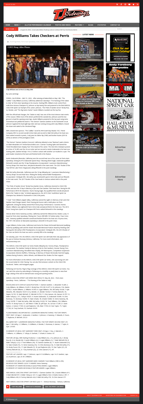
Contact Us (115, 25)
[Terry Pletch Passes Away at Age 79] (88, 119)
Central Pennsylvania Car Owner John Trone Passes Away (86, 78)
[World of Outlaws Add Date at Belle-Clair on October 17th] (88, 142)
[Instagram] (125, 4)
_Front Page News (15, 42)
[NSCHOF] (120, 132)
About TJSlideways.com (94, 395)
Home (8, 25)
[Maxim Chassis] (120, 96)
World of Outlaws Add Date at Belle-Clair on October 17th (87, 147)
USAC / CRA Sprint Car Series (45, 42)
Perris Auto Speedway (28, 42)
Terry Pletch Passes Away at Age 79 (88, 125)
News (16, 25)
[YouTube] (129, 4)
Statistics (101, 25)
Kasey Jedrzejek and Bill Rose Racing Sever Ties (88, 56)
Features (78, 25)
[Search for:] (126, 29)
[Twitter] (117, 4)
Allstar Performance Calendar (38, 25)
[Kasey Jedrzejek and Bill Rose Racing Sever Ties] (88, 49)
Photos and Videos (63, 25)
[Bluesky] (137, 4)
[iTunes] (133, 4)
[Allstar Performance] (120, 61)
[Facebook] (121, 4)
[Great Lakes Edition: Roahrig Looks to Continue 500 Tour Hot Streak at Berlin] (88, 95)
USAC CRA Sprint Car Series (54, 387)
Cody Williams (17, 387)
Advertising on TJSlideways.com (116, 395)
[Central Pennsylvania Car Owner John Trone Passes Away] (88, 72)
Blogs (90, 25)
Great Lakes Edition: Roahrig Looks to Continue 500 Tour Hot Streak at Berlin (88, 101)
